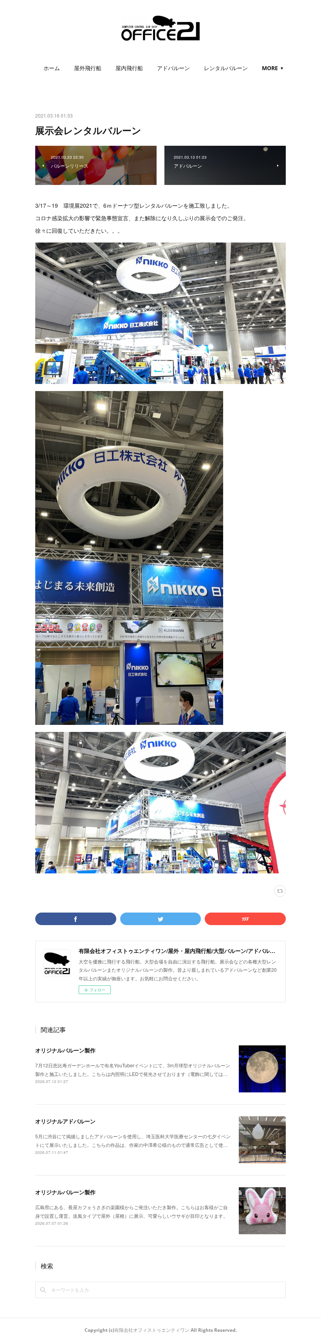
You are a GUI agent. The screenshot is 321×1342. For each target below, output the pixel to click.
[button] (51, 68)
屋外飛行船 (87, 68)
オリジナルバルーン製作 (65, 1050)
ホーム (51, 68)
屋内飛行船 (129, 68)
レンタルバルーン (226, 68)
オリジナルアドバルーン (65, 1121)
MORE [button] (270, 68)
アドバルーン (173, 68)
